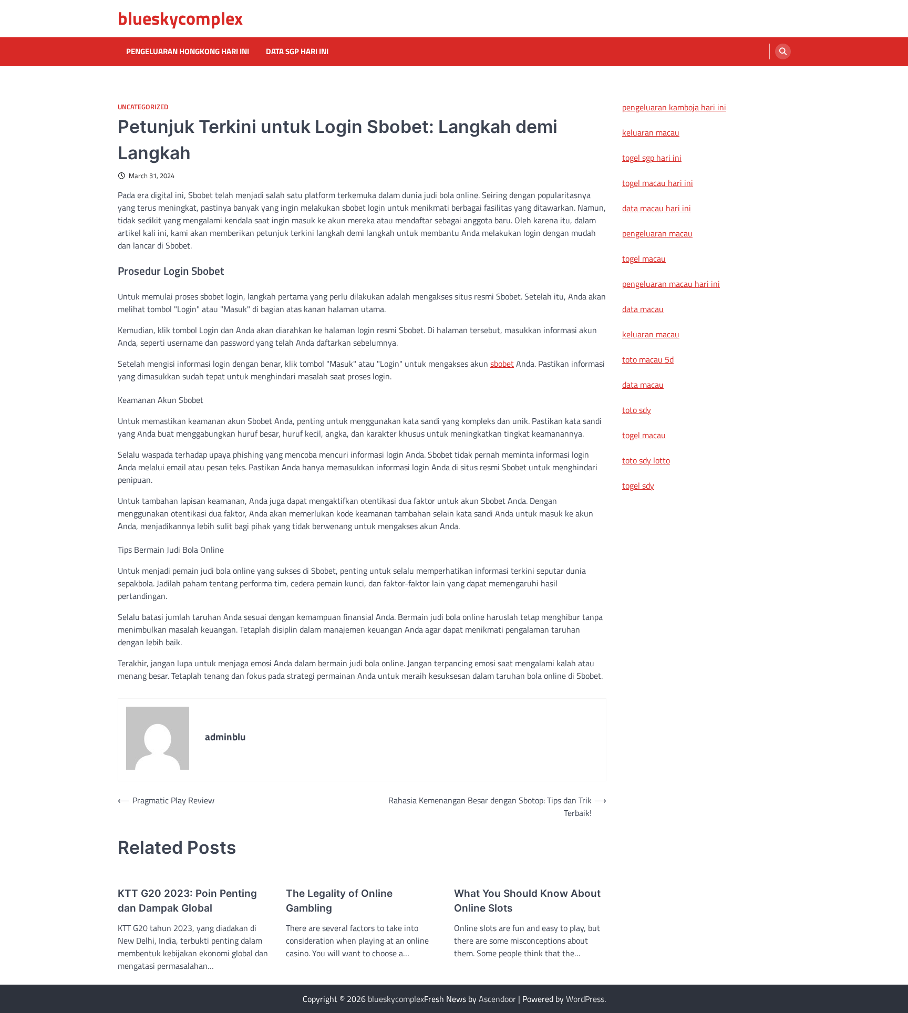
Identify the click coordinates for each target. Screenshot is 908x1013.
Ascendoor (497, 999)
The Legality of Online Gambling (339, 901)
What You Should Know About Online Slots (527, 901)
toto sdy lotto (646, 460)
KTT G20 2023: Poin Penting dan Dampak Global (187, 901)
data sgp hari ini (297, 51)
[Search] (783, 51)
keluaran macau (650, 132)
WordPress (585, 999)
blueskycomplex (180, 18)
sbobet (502, 363)
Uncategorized (143, 107)
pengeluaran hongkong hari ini (187, 51)
